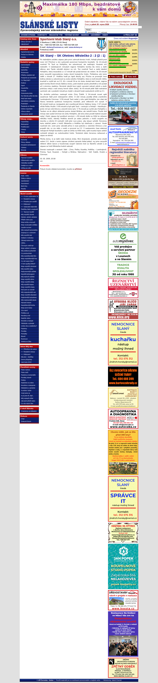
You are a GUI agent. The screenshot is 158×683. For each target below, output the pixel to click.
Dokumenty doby (26, 93)
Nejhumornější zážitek (28, 271)
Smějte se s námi (27, 165)
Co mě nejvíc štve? (27, 261)
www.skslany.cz (75, 47)
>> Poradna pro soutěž (29, 201)
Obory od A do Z (26, 42)
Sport (23, 85)
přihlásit (78, 169)
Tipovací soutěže (26, 158)
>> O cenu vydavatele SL (29, 196)
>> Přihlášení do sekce (29, 349)
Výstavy (23, 147)
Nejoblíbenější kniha (28, 305)
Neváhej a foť (25, 316)
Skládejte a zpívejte (27, 323)
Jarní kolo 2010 (26, 362)
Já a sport (24, 310)
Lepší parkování (114, 62)
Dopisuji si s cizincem (28, 233)
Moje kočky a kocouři (28, 222)
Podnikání (24, 104)
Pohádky (24, 334)
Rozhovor (24, 339)
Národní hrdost (26, 303)
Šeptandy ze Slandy (28, 106)
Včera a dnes (25, 111)
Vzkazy (23, 129)
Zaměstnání (25, 181)
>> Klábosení (25, 204)
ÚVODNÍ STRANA (28, 35)
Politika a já (25, 313)
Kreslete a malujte (27, 321)
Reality (23, 189)
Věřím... (23, 243)
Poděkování (25, 127)
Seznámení (25, 183)
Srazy (23, 132)
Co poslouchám (26, 253)
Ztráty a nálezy (26, 178)
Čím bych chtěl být (27, 246)
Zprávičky (24, 70)
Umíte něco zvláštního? (29, 326)
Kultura (23, 83)
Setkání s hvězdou (27, 238)
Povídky (23, 331)
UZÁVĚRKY (95, 35)
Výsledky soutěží (26, 163)
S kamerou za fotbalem (29, 411)
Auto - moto (25, 176)
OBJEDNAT (25, 44)
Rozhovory (24, 72)
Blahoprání (25, 124)
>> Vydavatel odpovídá (29, 207)
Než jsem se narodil (27, 290)
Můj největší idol (26, 235)
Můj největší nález (27, 269)
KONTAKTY (42, 35)
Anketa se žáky (26, 341)
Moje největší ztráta (27, 282)
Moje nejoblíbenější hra (29, 258)
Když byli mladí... (26, 98)
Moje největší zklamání (28, 295)
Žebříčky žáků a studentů (29, 209)
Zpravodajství (25, 65)
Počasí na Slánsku (27, 54)
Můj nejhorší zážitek (27, 277)
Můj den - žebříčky (27, 357)
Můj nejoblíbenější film (28, 256)
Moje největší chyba (27, 287)
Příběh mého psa (27, 220)
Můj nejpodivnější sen (28, 292)
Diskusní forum (26, 421)
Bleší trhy (24, 186)
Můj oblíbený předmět (28, 251)
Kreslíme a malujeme (28, 385)
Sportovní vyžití (114, 58)
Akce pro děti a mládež (117, 55)
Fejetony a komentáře (28, 375)
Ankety (23, 57)
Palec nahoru (25, 370)
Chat (22, 419)
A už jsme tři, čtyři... (27, 396)
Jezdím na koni (26, 227)
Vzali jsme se (25, 393)
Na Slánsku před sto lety (29, 96)
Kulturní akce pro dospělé (118, 52)
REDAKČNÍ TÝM (55, 35)
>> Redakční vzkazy (28, 199)
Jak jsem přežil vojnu (28, 401)
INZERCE (85, 35)
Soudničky (24, 88)
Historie (23, 91)
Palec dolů (24, 372)
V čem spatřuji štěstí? (28, 264)
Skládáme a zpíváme (28, 388)
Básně (23, 336)
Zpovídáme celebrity (28, 101)
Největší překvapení (27, 274)
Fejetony (24, 328)
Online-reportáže (26, 109)
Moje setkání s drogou (28, 248)
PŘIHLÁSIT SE (131, 35)
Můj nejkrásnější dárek (28, 300)
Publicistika (25, 67)
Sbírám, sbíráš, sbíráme (29, 217)
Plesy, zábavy (25, 142)
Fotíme (23, 380)
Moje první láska (26, 308)
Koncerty (24, 140)
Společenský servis (27, 52)
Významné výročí (27, 114)
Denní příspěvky (26, 359)
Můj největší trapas (27, 284)
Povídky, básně (26, 377)
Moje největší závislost (28, 266)
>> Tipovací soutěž (27, 212)
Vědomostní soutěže (28, 160)
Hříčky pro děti (26, 168)
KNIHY (105, 35)
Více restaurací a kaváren (118, 48)
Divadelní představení (28, 145)
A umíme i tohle (26, 390)
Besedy (23, 150)
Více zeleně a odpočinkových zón (120, 65)
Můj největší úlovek (27, 214)
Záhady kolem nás (27, 240)
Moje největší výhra (27, 279)
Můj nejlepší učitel (27, 398)
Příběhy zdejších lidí (28, 75)
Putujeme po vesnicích (28, 78)
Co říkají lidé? (25, 80)
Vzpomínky (25, 122)
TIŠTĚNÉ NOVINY (72, 35)
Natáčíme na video (27, 383)
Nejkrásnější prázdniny (29, 297)
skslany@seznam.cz (54, 47)
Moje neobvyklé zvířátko (29, 225)
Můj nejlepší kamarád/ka (29, 230)
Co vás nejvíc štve (27, 403)
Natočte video (25, 318)
